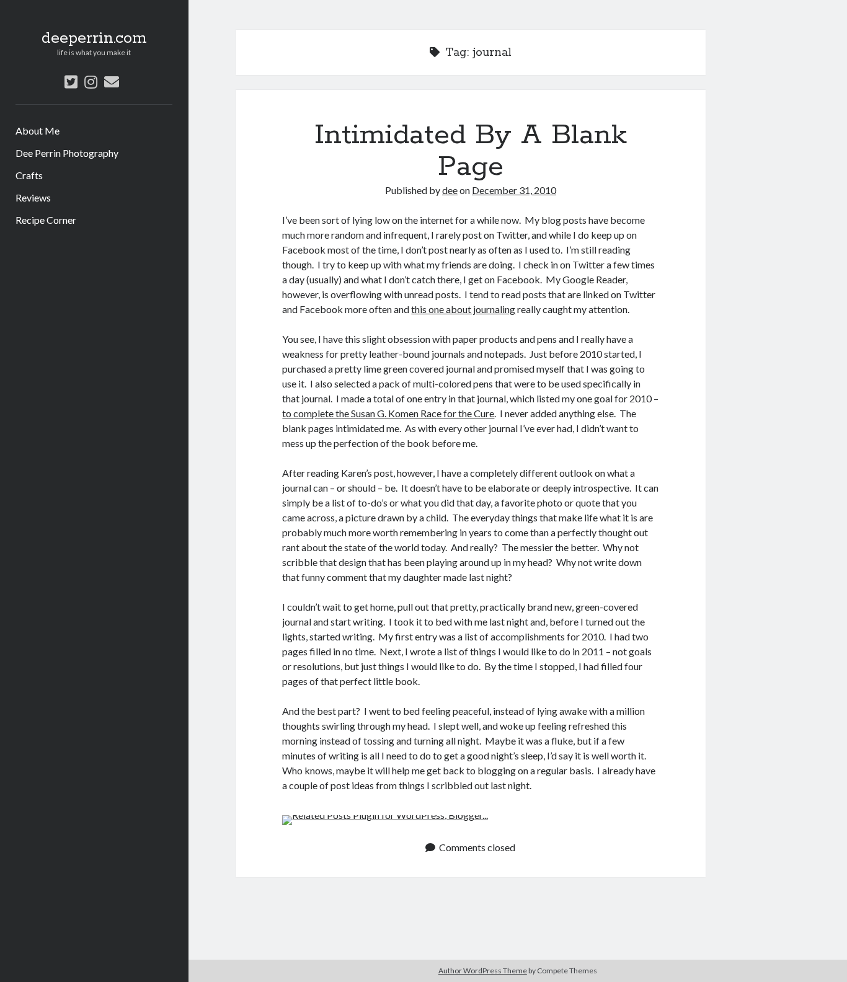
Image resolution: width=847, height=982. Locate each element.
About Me (38, 130)
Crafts (29, 175)
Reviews (33, 197)
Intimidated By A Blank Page (470, 151)
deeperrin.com (94, 38)
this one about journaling (463, 309)
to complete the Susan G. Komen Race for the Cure (388, 413)
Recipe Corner (46, 220)
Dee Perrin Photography (67, 153)
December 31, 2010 (514, 190)
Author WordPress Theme (482, 970)
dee (450, 190)
